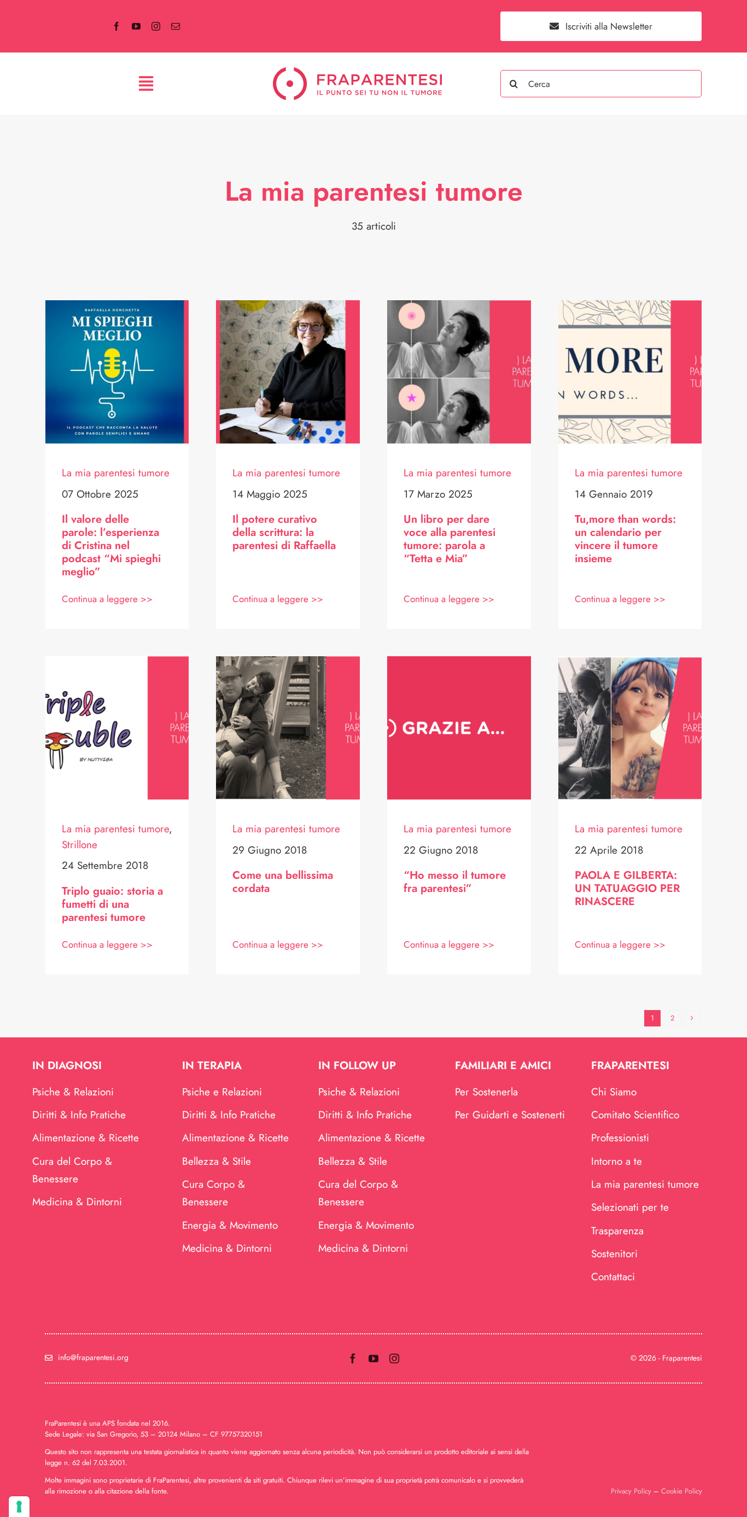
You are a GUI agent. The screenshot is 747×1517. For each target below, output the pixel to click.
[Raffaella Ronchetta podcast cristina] (117, 305)
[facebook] (116, 26)
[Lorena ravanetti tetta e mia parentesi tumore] (459, 305)
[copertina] (288, 661)
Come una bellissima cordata (282, 881)
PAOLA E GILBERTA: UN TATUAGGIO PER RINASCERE (627, 888)
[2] (459, 661)
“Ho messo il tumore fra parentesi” (455, 881)
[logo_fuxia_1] (357, 72)
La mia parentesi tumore (116, 472)
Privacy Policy (631, 1491)
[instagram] (155, 26)
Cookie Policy (681, 1491)
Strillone (79, 844)
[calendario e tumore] (630, 305)
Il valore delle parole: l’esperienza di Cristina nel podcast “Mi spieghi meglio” (111, 545)
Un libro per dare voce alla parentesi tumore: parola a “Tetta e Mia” (449, 539)
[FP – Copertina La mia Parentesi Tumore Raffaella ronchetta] (288, 305)
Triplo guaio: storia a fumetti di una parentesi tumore (112, 904)
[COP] (630, 661)
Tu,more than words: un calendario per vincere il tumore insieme (625, 539)
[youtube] (136, 26)
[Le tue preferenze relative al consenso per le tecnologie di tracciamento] (19, 1506)
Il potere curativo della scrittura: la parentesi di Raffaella (284, 532)
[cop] (117, 661)
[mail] (175, 26)
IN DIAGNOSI (67, 1065)
